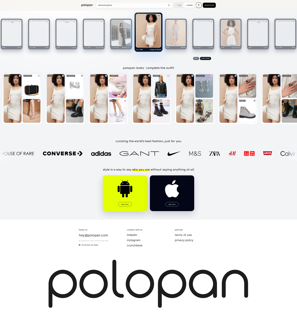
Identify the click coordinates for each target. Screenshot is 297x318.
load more (205, 58)
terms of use (183, 235)
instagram (133, 240)
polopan (87, 5)
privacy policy (184, 240)
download (209, 5)
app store (172, 204)
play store (125, 204)
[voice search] (169, 5)
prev (196, 58)
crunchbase (134, 245)
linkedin (132, 235)
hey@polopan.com (93, 235)
